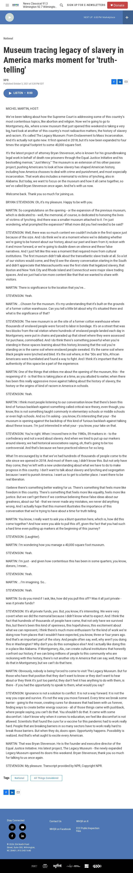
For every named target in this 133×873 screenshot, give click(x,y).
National (8, 38)
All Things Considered (46, 778)
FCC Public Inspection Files (87, 829)
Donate (119, 5)
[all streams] (128, 17)
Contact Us (55, 821)
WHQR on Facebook (60, 829)
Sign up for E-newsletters (86, 5)
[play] (9, 17)
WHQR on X (82, 821)
